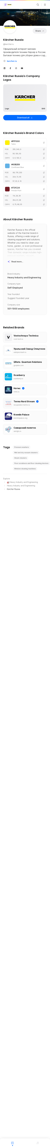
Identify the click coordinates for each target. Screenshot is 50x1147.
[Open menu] (45, 5)
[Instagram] (16, 68)
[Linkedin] (4, 68)
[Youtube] (22, 68)
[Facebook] (10, 68)
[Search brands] (38, 5)
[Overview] (12, 1142)
